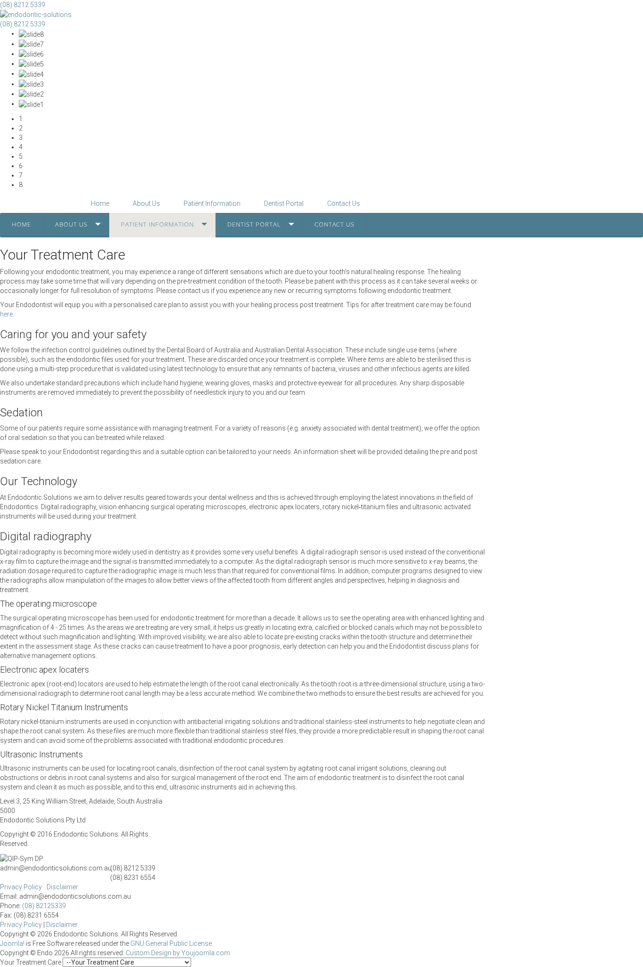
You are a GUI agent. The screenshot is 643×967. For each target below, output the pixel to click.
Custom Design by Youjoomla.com (178, 953)
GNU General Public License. (171, 943)
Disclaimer (62, 887)
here (6, 314)
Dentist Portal (254, 224)
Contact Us (334, 224)
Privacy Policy (21, 887)
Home (21, 224)
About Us (71, 224)
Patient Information (157, 224)
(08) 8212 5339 (22, 4)
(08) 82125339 (44, 906)
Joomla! (12, 943)
